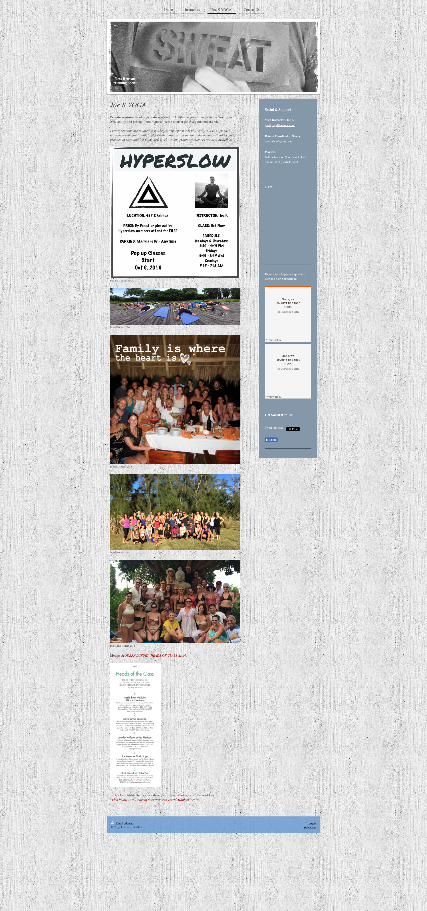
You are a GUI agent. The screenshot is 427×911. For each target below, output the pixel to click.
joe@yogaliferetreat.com (201, 121)
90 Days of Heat (204, 795)
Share (273, 439)
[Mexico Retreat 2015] (175, 399)
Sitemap (128, 823)
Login (312, 823)
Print (118, 823)
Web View (310, 827)
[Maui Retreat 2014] (175, 512)
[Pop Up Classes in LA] (175, 212)
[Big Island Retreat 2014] (175, 601)
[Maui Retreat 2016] (175, 306)
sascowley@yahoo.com (279, 141)
